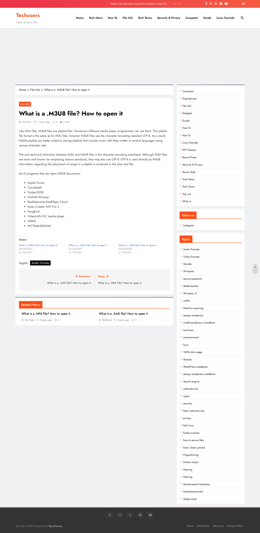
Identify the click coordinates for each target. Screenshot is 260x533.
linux (185, 345)
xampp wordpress (193, 315)
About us (218, 526)
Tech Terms (145, 18)
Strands (187, 359)
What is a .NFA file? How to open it (46, 313)
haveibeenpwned (193, 491)
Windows (188, 271)
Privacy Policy (235, 526)
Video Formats (191, 257)
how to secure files (193, 440)
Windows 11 (190, 293)
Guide (207, 18)
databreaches (190, 286)
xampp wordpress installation (199, 374)
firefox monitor (191, 433)
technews (188, 330)
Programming (191, 455)
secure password (192, 279)
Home (80, 18)
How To (112, 18)
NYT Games (189, 150)
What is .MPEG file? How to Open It (38, 245)
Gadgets (187, 113)
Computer (192, 18)
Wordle (187, 264)
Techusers (28, 15)
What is (186, 201)
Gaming (187, 470)
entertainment (191, 337)
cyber (186, 396)
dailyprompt (190, 499)
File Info (128, 18)
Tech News (96, 18)
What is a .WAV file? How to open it (88, 245)
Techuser (26, 122)
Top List (186, 194)
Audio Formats (40, 263)
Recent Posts (189, 157)
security (187, 403)
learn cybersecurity (193, 411)
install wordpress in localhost (199, 323)
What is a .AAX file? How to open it (123, 313)
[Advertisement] (130, 56)
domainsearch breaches (196, 484)
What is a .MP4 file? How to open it (137, 245)
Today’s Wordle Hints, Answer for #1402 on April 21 (138, 3)
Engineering (189, 98)
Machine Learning (193, 308)
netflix (186, 301)
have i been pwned (194, 448)
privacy (187, 418)
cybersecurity (190, 389)
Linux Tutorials (225, 18)
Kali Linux (188, 425)
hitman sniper (191, 462)
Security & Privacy (168, 18)
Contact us (203, 526)
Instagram (188, 225)
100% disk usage (192, 352)
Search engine (191, 381)
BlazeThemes (55, 526)
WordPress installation (195, 367)
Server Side (188, 172)
